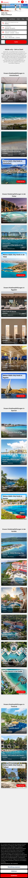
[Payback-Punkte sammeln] (25, 5)
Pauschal (4, 19)
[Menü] (26, 2)
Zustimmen (14, 875)
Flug (23, 19)
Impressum (15, 863)
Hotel (18, 19)
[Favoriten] (18, 1)
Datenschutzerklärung (5, 863)
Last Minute (12, 19)
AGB (11, 863)
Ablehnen (14, 871)
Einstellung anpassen (14, 867)
